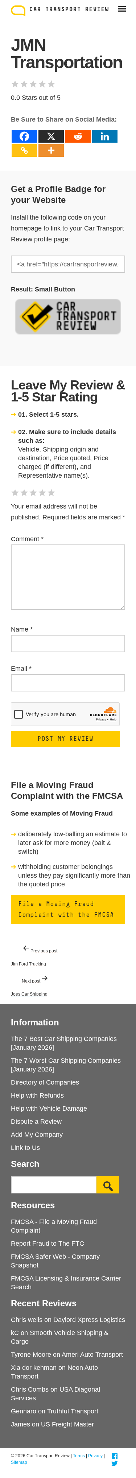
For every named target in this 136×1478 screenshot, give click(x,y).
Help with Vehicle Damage (49, 1108)
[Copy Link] (24, 150)
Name (22, 629)
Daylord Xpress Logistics (89, 1319)
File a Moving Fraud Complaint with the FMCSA (66, 909)
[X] (51, 136)
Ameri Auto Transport (92, 1354)
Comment (27, 539)
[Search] (107, 1184)
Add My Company (37, 1134)
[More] (51, 150)
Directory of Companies (45, 1082)
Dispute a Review (36, 1121)
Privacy (95, 1455)
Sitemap (19, 1462)
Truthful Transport (72, 1411)
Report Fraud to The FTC (47, 1243)
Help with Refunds (37, 1095)
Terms (79, 1455)
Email (21, 668)
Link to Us (25, 1147)
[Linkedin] (105, 136)
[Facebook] (24, 136)
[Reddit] (78, 136)
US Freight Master (67, 1424)
